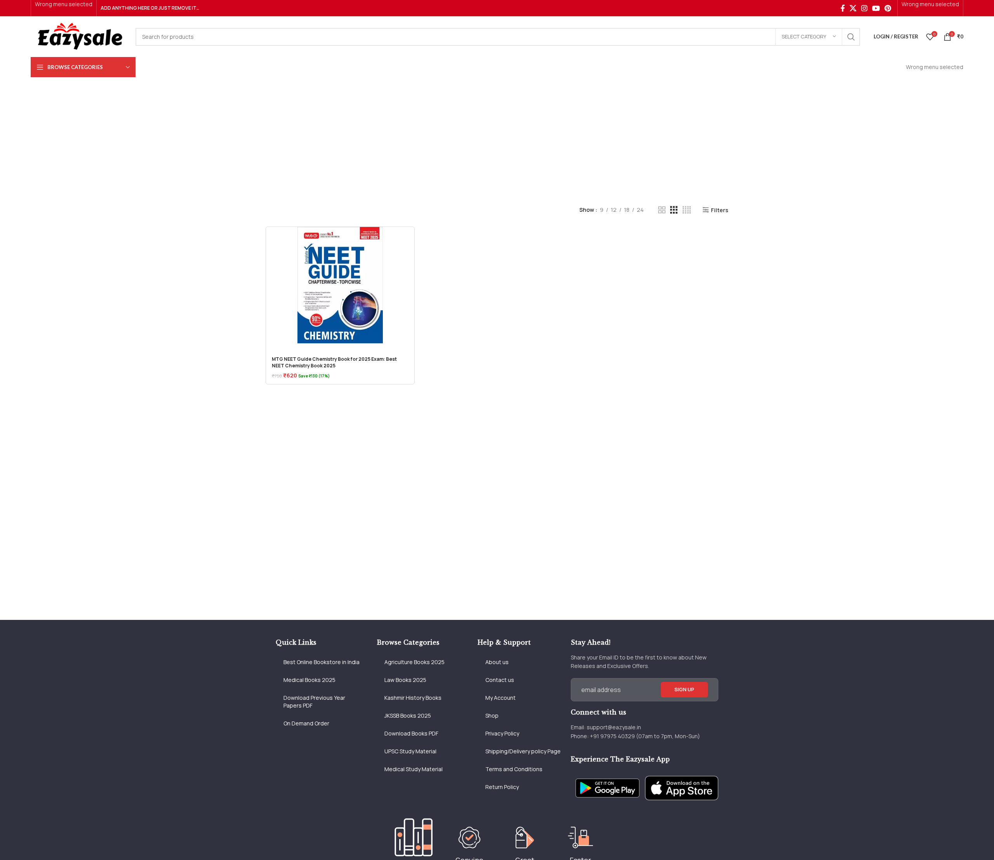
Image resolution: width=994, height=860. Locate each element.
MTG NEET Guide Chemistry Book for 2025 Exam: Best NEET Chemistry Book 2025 (334, 362)
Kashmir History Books (412, 697)
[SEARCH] (851, 37)
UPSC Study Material (410, 751)
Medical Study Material (413, 769)
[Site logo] (79, 36)
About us (497, 662)
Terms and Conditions (513, 769)
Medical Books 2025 (309, 680)
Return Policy (502, 787)
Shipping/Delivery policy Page (523, 751)
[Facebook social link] (842, 8)
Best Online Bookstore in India (321, 662)
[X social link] (853, 8)
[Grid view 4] (687, 210)
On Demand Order (306, 723)
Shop (492, 715)
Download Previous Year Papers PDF (314, 701)
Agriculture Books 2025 (414, 662)
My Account (500, 697)
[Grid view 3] (674, 210)
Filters (719, 210)
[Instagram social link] (864, 8)
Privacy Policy (502, 733)
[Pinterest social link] (887, 8)
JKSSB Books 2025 (407, 715)
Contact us (499, 680)
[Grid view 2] (662, 210)
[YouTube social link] (876, 8)
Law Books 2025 (405, 680)
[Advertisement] (497, 135)
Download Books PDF (411, 733)
